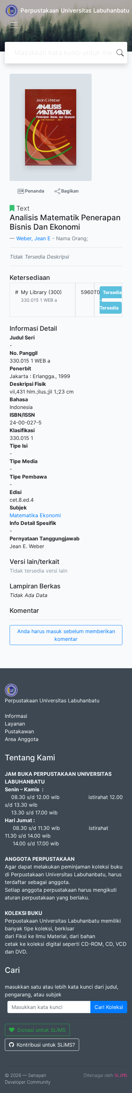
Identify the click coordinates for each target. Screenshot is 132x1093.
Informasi (16, 716)
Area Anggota (21, 739)
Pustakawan (19, 731)
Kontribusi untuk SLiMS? (46, 1044)
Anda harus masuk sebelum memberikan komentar (66, 635)
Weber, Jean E (33, 238)
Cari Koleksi (109, 1007)
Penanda (34, 191)
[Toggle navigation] (14, 25)
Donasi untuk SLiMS (41, 1030)
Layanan (15, 723)
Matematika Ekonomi (35, 515)
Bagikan (69, 191)
